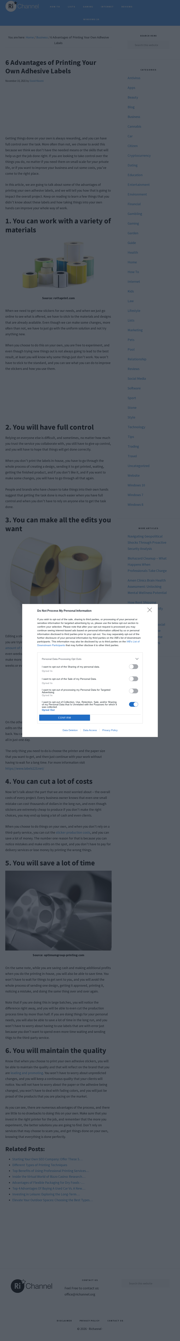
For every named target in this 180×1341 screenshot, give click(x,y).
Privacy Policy (110, 730)
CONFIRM (64, 717)
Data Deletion (70, 730)
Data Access (90, 730)
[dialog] (90, 670)
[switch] (133, 666)
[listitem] (90, 659)
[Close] (150, 611)
